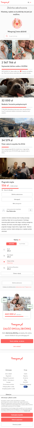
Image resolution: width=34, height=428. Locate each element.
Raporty (25, 376)
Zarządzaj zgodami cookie (8, 388)
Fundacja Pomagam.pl (25, 384)
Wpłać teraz (10, 263)
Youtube (30, 362)
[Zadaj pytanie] (30, 210)
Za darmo (25, 378)
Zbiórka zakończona (17, 194)
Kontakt (8, 382)
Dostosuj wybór (17, 424)
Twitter (8, 362)
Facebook (3, 362)
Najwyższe (22, 243)
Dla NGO (25, 382)
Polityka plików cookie (8, 386)
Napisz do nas (28, 287)
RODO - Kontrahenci (8, 380)
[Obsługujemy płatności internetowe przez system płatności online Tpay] (26, 386)
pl (28, 2)
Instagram (14, 362)
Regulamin (8, 376)
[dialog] (17, 412)
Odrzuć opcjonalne (17, 420)
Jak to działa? (17, 346)
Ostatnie (11, 243)
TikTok (25, 362)
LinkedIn (19, 362)
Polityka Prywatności (8, 378)
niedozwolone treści (20, 287)
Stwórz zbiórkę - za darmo (17, 341)
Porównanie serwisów (8, 384)
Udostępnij (17, 199)
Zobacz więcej (17, 273)
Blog (25, 380)
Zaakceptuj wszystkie (17, 415)
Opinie (25, 373)
